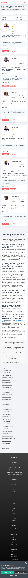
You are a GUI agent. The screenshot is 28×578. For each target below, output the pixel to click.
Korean (14, 523)
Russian (14, 525)
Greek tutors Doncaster (7, 428)
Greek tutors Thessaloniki (7, 377)
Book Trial (13, 51)
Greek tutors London (6, 372)
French (14, 508)
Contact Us (14, 489)
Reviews (14, 460)
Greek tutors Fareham (6, 407)
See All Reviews (5, 48)
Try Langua (14, 498)
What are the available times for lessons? (14, 348)
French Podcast (14, 479)
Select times (18, 14)
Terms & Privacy (14, 491)
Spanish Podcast (14, 477)
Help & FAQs (14, 462)
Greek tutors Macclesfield (7, 426)
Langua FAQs (14, 501)
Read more (18, 569)
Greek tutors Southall (6, 433)
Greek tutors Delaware (7, 409)
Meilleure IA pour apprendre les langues (14, 472)
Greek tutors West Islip (7, 431)
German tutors (14, 547)
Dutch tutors (14, 539)
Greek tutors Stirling (6, 411)
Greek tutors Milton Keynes (8, 402)
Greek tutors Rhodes (6, 397)
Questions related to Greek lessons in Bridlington (14, 239)
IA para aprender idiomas (14, 469)
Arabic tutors (14, 534)
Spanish (14, 503)
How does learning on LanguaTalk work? (14, 343)
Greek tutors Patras (6, 380)
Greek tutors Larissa (6, 387)
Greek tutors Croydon (6, 416)
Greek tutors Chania (6, 390)
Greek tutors (14, 549)
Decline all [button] (21, 572)
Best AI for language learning (14, 467)
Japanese (14, 515)
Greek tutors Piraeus (6, 382)
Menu (25, 2)
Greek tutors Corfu (6, 392)
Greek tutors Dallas (6, 443)
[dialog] (14, 569)
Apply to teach (14, 484)
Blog (14, 464)
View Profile (5, 51)
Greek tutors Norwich (6, 441)
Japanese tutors (14, 554)
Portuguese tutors (14, 559)
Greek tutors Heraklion (7, 385)
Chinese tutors (14, 537)
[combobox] (7, 14)
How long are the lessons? (11, 362)
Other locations (5, 448)
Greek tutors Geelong (6, 419)
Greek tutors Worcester (7, 446)
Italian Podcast (14, 482)
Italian (14, 513)
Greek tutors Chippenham (7, 436)
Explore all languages (14, 528)
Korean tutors (14, 556)
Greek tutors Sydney (6, 370)
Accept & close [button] (7, 572)
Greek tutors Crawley (6, 414)
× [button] (26, 563)
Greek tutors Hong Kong (7, 404)
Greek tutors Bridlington (7, 423)
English (14, 505)
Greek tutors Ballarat (6, 399)
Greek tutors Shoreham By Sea (8, 438)
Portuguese (14, 520)
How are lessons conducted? (12, 353)
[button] (4, 39)
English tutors (14, 542)
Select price (4, 19)
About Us (14, 487)
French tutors (14, 544)
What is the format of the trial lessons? (14, 357)
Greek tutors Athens (6, 375)
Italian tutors (14, 551)
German (14, 510)
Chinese (14, 518)
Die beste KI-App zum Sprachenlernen (14, 474)
